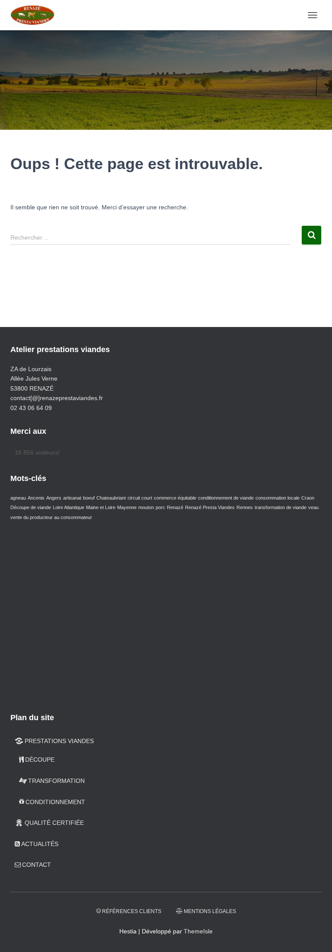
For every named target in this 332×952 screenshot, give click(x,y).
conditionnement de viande (226, 497)
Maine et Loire (100, 507)
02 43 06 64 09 (31, 407)
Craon (307, 497)
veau (313, 507)
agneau (18, 497)
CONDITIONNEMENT (55, 801)
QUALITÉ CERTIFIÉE (54, 822)
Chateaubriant (111, 497)
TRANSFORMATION (56, 780)
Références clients (131, 911)
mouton (146, 507)
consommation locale (277, 497)
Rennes (244, 507)
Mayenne (127, 507)
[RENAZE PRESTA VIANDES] (35, 15)
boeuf (89, 497)
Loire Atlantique (68, 507)
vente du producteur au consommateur (51, 517)
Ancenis (36, 497)
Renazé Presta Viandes (210, 507)
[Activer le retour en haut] (315, 935)
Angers (53, 497)
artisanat (72, 497)
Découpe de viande (30, 507)
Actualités (39, 843)
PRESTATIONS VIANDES (59, 740)
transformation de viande (280, 507)
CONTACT (36, 864)
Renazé (175, 507)
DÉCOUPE (39, 759)
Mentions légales (210, 911)
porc (160, 507)
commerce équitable (175, 497)
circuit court (140, 497)
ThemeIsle (198, 931)
